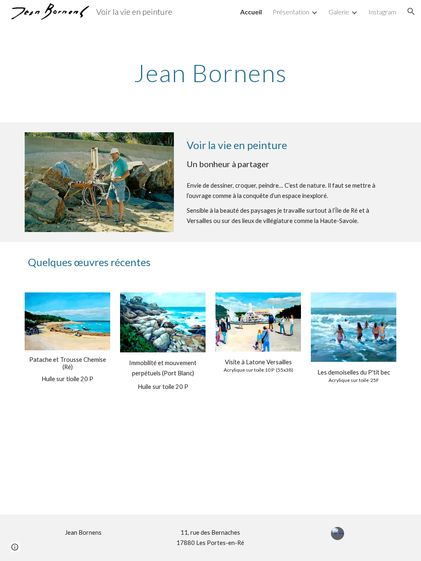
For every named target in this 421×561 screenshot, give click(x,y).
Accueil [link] (251, 12)
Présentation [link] (291, 12)
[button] (411, 11)
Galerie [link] (338, 12)
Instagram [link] (382, 12)
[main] (210, 73)
